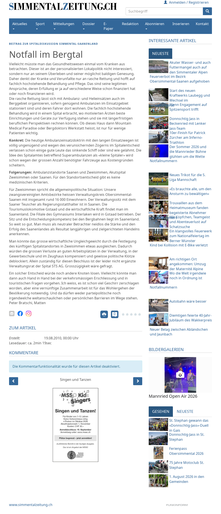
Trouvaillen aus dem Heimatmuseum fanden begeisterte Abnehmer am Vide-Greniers (178, 210)
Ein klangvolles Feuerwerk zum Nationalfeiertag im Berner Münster (190, 236)
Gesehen (160, 411)
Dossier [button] (88, 23)
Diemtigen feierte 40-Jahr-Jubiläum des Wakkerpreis (190, 318)
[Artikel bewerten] (124, 314)
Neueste (160, 53)
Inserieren (180, 23)
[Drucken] (104, 314)
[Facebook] (20, 313)
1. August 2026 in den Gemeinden (186, 479)
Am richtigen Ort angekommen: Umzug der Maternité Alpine (187, 264)
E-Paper (108, 26)
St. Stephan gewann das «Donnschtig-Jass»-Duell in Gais (188, 424)
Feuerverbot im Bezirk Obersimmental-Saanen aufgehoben (180, 79)
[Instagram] (28, 313)
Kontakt (202, 23)
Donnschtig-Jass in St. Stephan (186, 437)
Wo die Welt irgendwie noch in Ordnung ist (187, 276)
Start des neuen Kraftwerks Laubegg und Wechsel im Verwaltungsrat (179, 98)
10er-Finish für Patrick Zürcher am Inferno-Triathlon (187, 137)
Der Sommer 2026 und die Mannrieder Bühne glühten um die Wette (187, 151)
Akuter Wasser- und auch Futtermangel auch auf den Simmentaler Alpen (190, 67)
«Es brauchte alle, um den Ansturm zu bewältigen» (190, 191)
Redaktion (130, 23)
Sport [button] (40, 23)
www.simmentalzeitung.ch (30, 504)
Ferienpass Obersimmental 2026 (186, 451)
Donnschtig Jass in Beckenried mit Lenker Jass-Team (187, 123)
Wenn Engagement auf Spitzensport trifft (188, 107)
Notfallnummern (163, 160)
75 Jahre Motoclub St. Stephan (186, 465)
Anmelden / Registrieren (189, 2)
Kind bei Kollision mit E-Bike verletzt (179, 245)
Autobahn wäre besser (188, 301)
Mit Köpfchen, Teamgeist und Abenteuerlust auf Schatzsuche (189, 222)
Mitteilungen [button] (63, 23)
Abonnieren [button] (154, 23)
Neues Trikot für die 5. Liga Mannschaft (187, 177)
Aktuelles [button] (19, 23)
